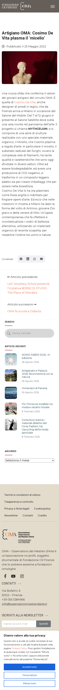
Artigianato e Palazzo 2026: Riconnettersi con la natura (37, 374)
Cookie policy (42, 508)
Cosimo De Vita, (25, 102)
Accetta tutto (29, 667)
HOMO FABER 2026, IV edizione (36, 356)
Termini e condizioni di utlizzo (22, 494)
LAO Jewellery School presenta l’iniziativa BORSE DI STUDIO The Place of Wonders (28, 288)
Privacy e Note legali (16, 508)
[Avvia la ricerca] (8, 333)
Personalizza (30, 675)
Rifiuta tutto (29, 683)
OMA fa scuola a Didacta (24, 311)
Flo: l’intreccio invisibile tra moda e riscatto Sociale (37, 406)
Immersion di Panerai (34, 388)
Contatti (28, 515)
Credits (42, 515)
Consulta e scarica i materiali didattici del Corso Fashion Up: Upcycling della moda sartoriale (35, 426)
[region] (29, 660)
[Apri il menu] (53, 6)
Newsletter (11, 515)
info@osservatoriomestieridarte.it (24, 604)
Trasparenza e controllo (18, 501)
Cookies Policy (19, 648)
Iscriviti (43, 623)
